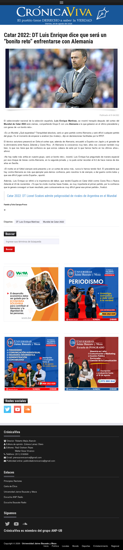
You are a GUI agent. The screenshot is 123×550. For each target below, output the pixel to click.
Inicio (46, 545)
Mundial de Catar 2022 (53, 221)
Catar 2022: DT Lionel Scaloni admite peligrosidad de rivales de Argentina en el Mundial (62, 196)
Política (55, 545)
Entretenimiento (100, 545)
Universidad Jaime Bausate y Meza (20, 491)
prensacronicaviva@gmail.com (27, 457)
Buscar (9, 249)
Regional (115, 545)
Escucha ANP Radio (13, 496)
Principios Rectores (13, 480)
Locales (65, 545)
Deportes (86, 545)
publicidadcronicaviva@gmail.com (39, 460)
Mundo (75, 545)
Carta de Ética (10, 486)
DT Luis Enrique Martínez (28, 221)
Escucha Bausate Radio (15, 502)
